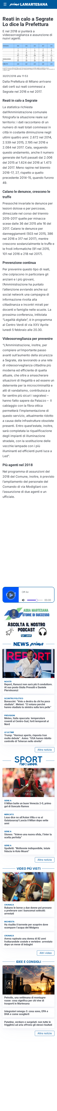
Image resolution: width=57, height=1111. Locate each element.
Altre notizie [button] (45, 749)
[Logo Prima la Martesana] (29, 4)
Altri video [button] (46, 952)
